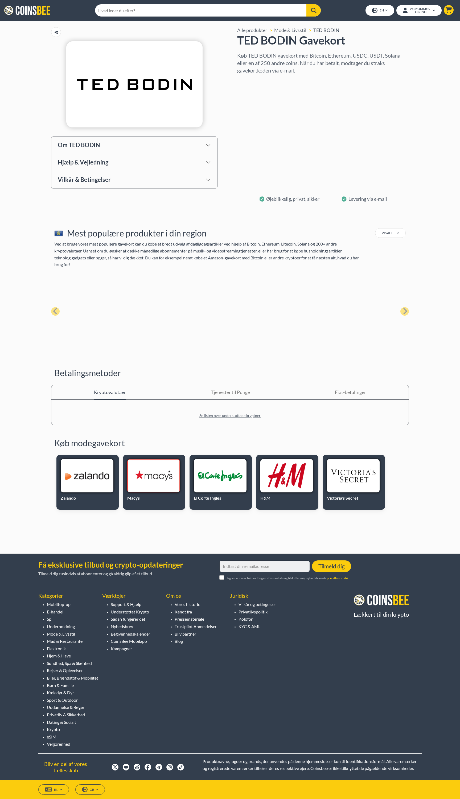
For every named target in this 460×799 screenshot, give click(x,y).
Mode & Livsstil (290, 30)
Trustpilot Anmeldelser (196, 626)
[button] (449, 10)
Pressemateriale (189, 618)
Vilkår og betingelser (257, 604)
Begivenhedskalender (130, 633)
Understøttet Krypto (130, 611)
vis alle (388, 233)
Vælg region (249, 81)
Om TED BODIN (79, 144)
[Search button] (313, 10)
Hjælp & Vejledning (83, 162)
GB (92, 790)
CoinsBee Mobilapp (129, 641)
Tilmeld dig (331, 566)
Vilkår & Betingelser (84, 179)
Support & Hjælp (126, 604)
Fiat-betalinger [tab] (350, 392)
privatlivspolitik (337, 578)
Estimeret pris (252, 127)
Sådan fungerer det (128, 618)
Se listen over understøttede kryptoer (230, 415)
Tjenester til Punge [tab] (230, 392)
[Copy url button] (56, 32)
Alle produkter (252, 30)
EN (382, 10)
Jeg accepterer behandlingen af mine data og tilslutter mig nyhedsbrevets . (287, 578)
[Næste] (404, 311)
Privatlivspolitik (253, 611)
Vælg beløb (249, 104)
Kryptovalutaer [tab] (110, 392)
